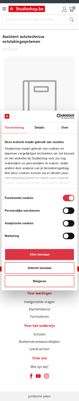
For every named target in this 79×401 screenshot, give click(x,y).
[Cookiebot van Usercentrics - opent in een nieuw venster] (56, 116)
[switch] (68, 210)
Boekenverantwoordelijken (39, 341)
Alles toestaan (40, 254)
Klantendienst (39, 309)
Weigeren (39, 281)
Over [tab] (64, 127)
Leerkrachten (39, 349)
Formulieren (39, 316)
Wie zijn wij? (39, 366)
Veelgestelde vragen (39, 302)
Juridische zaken (39, 396)
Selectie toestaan (40, 268)
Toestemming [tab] (14, 127)
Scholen (39, 334)
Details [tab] (40, 127)
